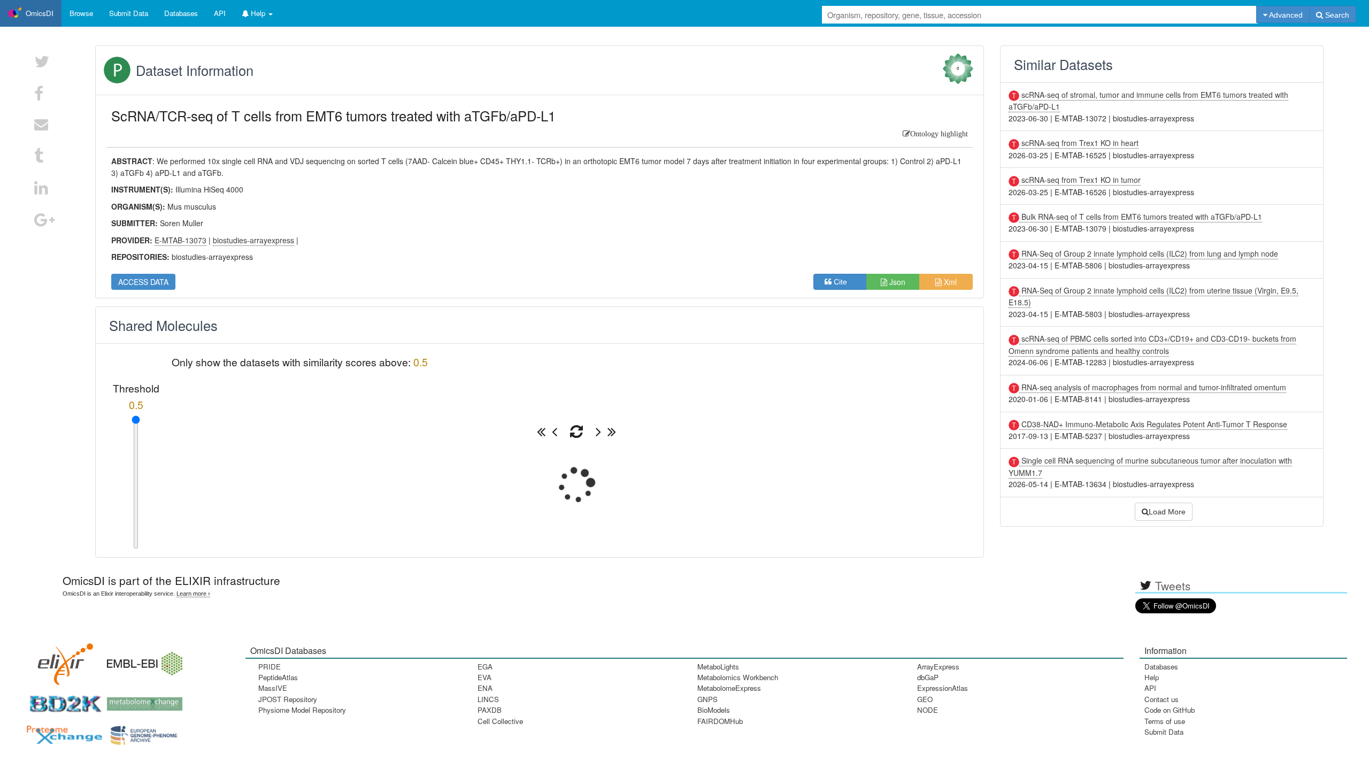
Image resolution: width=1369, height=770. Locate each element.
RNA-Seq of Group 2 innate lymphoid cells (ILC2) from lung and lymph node (1148, 253)
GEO (925, 699)
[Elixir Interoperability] (62, 660)
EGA (485, 666)
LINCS (488, 699)
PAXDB (490, 710)
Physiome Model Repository (302, 710)
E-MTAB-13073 (180, 240)
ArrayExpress (938, 666)
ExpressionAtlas (942, 688)
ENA (485, 688)
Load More (1167, 511)
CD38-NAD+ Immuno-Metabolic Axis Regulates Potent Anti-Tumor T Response (1153, 424)
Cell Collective (500, 721)
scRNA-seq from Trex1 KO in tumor (1080, 179)
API (1150, 688)
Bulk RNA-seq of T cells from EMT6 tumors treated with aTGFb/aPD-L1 (1140, 216)
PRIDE (269, 666)
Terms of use (1164, 721)
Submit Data (1163, 732)
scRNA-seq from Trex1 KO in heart (1079, 142)
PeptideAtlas (278, 677)
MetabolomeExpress (729, 688)
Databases (181, 13)
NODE (927, 710)
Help (1151, 677)
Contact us (1161, 699)
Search (1336, 15)
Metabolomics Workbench (737, 677)
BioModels (713, 710)
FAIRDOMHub (720, 721)
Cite (844, 282)
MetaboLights (718, 666)
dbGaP (928, 677)
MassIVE (272, 688)
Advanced (1285, 15)
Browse (81, 13)
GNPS (707, 699)
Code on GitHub (1169, 710)
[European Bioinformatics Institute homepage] (142, 660)
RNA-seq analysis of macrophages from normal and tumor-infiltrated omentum (1152, 387)
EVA (484, 677)
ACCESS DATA (143, 281)
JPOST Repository (287, 699)
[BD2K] (62, 700)
